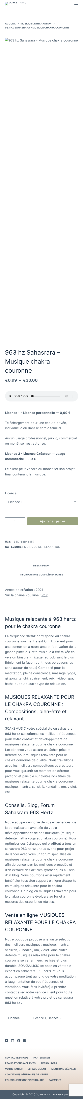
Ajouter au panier (52, 521)
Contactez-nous (16, 1057)
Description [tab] (41, 565)
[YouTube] (6, 1040)
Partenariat (41, 1057)
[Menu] (76, 6)
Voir (45, 595)
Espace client (37, 1068)
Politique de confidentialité (24, 1080)
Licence (11, 493)
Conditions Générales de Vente (26, 1074)
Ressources (49, 1063)
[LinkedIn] (12, 1040)
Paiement (55, 1080)
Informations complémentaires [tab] (41, 574)
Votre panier (14, 1068)
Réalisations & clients (20, 1063)
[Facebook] (18, 1040)
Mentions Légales (63, 1068)
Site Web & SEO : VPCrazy (65, 1094)
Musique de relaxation (42, 546)
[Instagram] (24, 1040)
